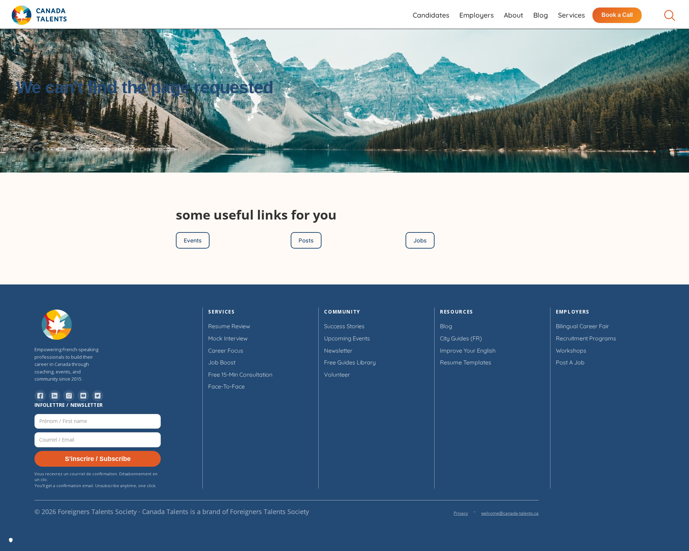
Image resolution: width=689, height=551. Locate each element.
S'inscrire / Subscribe (98, 458)
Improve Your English (468, 350)
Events (193, 240)
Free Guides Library (350, 362)
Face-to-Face (226, 386)
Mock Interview (228, 338)
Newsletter (338, 350)
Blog (540, 15)
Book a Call (617, 15)
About (513, 15)
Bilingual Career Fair (582, 326)
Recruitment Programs (586, 338)
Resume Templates (465, 362)
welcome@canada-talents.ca (510, 513)
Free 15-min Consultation (240, 374)
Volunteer (337, 374)
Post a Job (570, 362)
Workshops (571, 350)
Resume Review (229, 326)
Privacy (461, 513)
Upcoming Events (347, 338)
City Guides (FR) (461, 338)
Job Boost (221, 362)
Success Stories (344, 326)
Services (571, 15)
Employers (476, 15)
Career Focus (225, 350)
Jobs (420, 240)
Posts (306, 240)
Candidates (431, 15)
